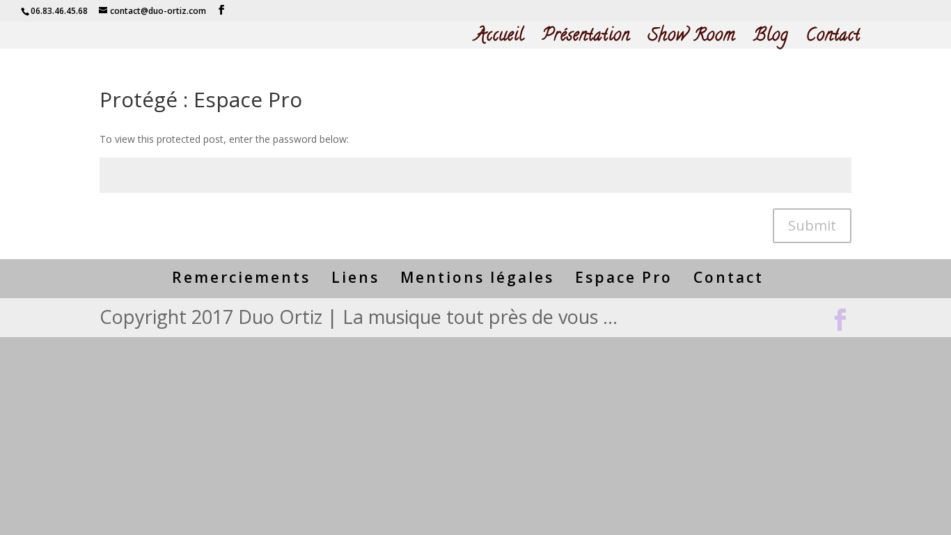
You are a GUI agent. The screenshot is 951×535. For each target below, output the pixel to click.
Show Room (691, 40)
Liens (355, 277)
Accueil (499, 40)
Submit (812, 225)
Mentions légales (477, 277)
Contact (833, 40)
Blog (770, 40)
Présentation (586, 40)
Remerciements (241, 277)
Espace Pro (624, 277)
